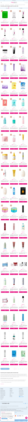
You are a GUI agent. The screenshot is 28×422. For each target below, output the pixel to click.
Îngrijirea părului (2, 391)
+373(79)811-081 (5, 403)
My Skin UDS (20, 395)
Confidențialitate (21, 394)
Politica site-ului (21, 392)
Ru (25, 2)
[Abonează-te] (27, 407)
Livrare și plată (21, 390)
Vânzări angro (12, 392)
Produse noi (2, 396)
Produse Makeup (2, 394)
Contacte (11, 391)
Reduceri (11, 395)
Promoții (11, 396)
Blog (10, 394)
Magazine (11, 390)
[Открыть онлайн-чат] (26, 418)
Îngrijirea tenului (2, 390)
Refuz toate (11, 418)
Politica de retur (21, 391)
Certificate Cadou (2, 395)
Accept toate (4, 418)
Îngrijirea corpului (2, 392)
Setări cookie (22, 396)
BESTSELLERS (14, 0)
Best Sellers (2, 397)
